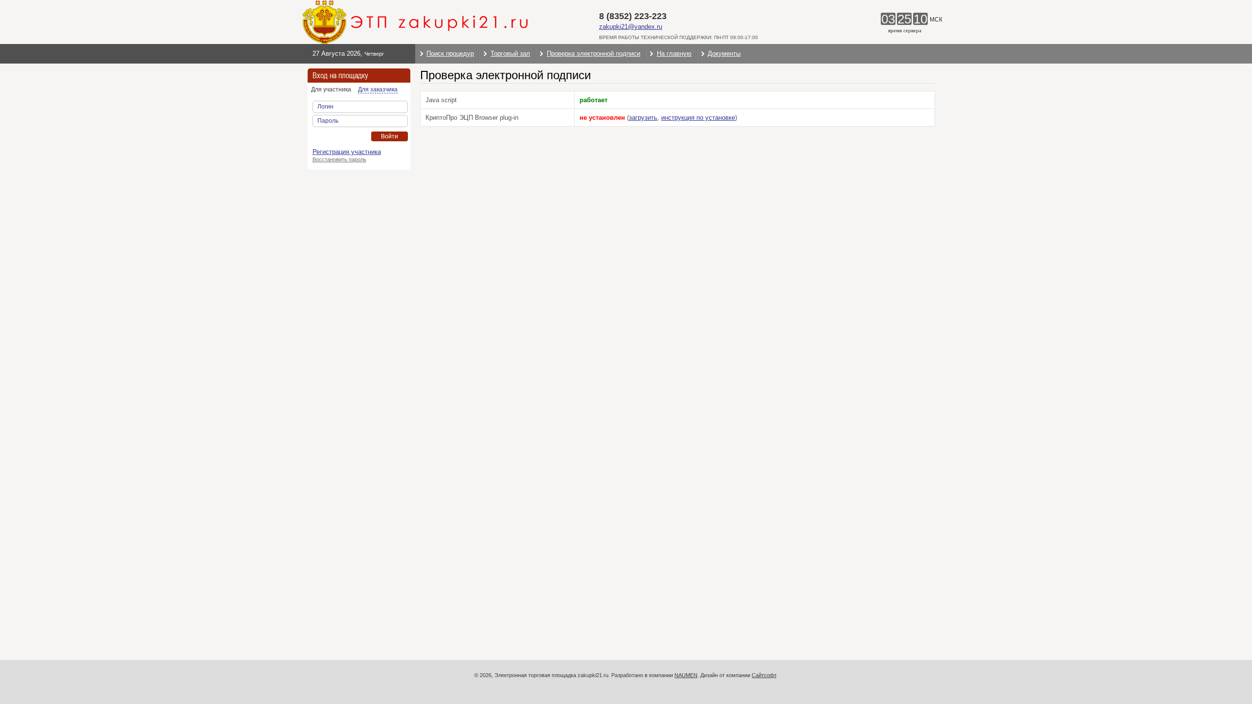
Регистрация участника (347, 151)
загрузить (643, 117)
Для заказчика (378, 89)
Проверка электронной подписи (593, 53)
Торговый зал (510, 53)
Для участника (331, 89)
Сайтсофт (764, 675)
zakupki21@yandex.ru (630, 26)
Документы (724, 53)
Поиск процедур (450, 53)
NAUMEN (685, 675)
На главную (674, 53)
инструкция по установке (698, 117)
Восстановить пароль (339, 159)
